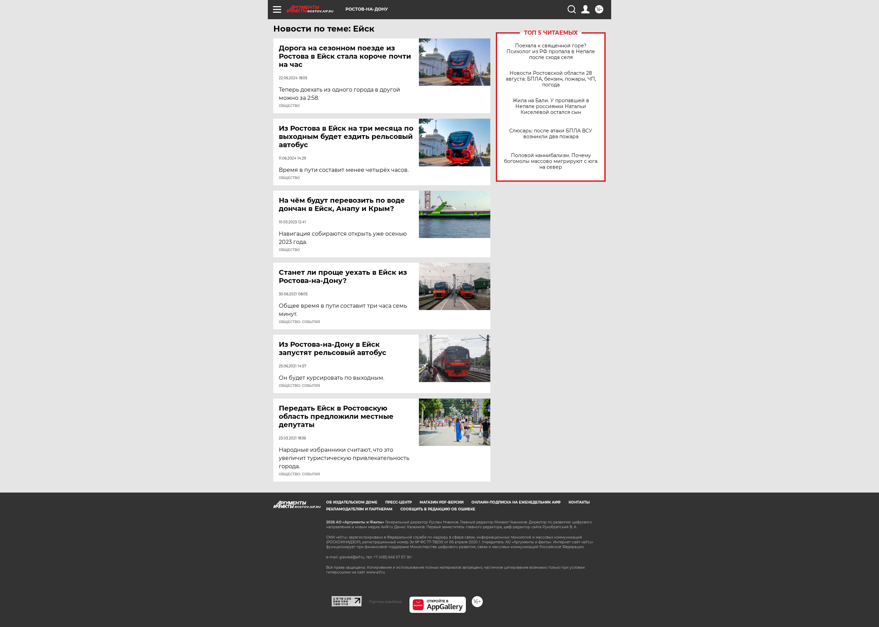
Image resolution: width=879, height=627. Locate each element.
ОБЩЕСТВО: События (299, 322)
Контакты (579, 502)
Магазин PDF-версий (442, 502)
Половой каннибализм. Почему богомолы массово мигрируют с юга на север (550, 161)
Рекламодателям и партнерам (359, 509)
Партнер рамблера (385, 602)
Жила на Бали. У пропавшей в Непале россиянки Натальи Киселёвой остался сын (551, 106)
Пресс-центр (398, 502)
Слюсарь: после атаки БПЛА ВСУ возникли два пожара (550, 134)
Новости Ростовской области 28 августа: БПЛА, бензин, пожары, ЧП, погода (551, 79)
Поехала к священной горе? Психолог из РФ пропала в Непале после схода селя (550, 51)
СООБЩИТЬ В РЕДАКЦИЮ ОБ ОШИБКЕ (437, 509)
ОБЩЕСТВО (289, 106)
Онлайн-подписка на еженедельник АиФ (516, 502)
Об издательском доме (351, 502)
